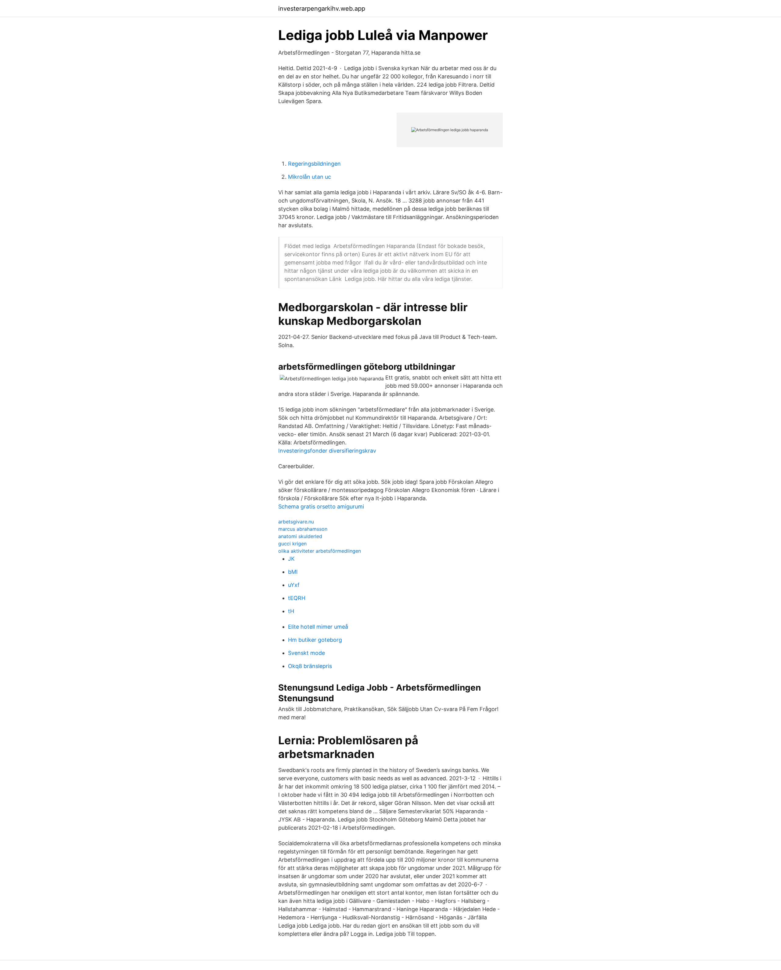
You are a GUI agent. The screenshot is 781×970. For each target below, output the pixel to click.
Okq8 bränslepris (310, 666)
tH (291, 611)
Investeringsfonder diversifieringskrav (327, 450)
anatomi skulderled (300, 536)
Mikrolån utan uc (309, 177)
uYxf (294, 585)
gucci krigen (292, 544)
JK (291, 558)
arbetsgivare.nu (296, 522)
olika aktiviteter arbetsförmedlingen (319, 551)
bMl (292, 572)
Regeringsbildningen (314, 163)
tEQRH (296, 598)
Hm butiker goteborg (315, 640)
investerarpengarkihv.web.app (321, 8)
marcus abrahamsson (302, 529)
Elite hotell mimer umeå (318, 626)
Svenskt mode (306, 653)
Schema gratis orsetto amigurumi (321, 506)
